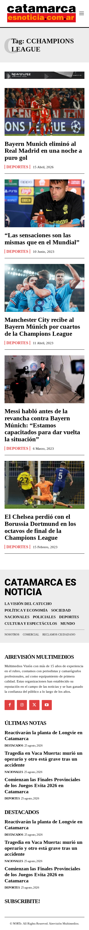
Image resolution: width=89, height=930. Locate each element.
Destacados (14, 745)
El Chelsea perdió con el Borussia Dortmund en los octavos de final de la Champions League (40, 527)
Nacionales (14, 772)
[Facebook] (10, 705)
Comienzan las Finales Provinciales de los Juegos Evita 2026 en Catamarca (42, 785)
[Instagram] (22, 705)
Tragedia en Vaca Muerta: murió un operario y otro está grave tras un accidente (43, 759)
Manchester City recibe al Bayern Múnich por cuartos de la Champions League (42, 326)
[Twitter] (34, 705)
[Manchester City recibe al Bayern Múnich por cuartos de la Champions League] (44, 288)
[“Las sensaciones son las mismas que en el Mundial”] (44, 203)
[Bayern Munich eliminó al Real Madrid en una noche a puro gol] (44, 112)
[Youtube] (47, 705)
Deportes (17, 167)
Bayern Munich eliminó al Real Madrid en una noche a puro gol (43, 150)
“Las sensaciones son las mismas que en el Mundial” (42, 239)
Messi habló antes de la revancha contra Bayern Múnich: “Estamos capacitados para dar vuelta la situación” (42, 425)
